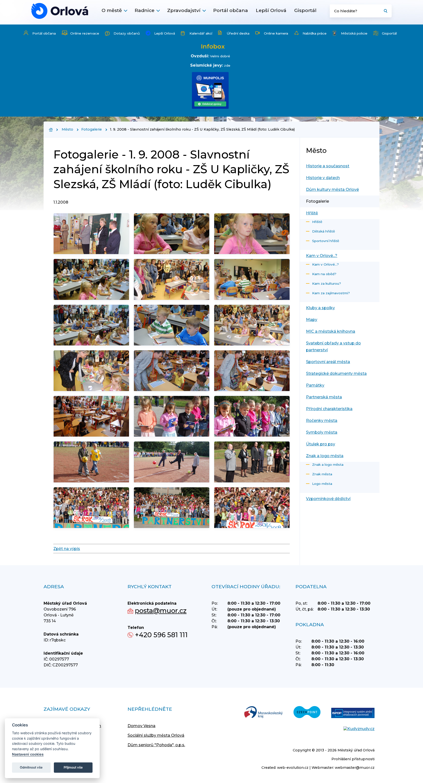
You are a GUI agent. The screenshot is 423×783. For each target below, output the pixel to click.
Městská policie (354, 33)
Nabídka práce (315, 33)
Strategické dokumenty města (336, 373)
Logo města (322, 484)
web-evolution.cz (292, 767)
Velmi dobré (220, 56)
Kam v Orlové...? (321, 255)
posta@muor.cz (161, 611)
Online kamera (276, 33)
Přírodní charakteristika (329, 408)
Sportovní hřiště (325, 241)
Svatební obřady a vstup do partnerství (333, 346)
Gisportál (305, 10)
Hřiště (312, 213)
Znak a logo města (324, 455)
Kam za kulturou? (326, 283)
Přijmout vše (73, 767)
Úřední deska (238, 33)
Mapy (311, 319)
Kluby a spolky (320, 308)
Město (67, 129)
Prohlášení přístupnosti (353, 759)
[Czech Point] (307, 712)
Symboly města (321, 432)
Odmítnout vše (31, 767)
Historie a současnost (327, 166)
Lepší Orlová (271, 10)
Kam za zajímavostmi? (331, 293)
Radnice (144, 10)
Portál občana (230, 10)
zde (227, 65)
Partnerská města (324, 397)
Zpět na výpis (66, 548)
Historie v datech (323, 177)
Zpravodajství (183, 10)
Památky (315, 385)
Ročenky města (321, 420)
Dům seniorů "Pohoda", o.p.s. (156, 745)
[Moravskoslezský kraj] (263, 712)
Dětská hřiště (323, 231)
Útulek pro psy (320, 444)
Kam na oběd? (324, 274)
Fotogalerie (91, 129)
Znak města (322, 474)
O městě (112, 10)
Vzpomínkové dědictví (328, 498)
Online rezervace (84, 33)
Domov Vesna (141, 725)
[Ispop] (353, 713)
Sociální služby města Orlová (156, 735)
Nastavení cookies (28, 754)
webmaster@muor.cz (355, 767)
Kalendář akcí (200, 33)
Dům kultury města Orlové (332, 189)
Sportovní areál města (328, 361)
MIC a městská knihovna (330, 331)
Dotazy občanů (127, 33)
